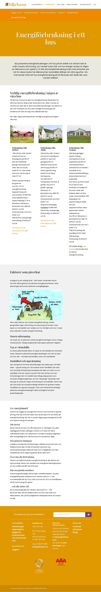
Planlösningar (37, 4)
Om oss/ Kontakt (19, 538)
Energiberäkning (72, 13)
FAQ (94, 4)
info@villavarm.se (40, 547)
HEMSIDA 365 (38, 588)
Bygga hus (60, 4)
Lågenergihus (50, 4)
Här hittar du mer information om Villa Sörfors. (20, 231)
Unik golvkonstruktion (31, 13)
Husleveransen (72, 4)
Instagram (77, 529)
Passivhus (61, 13)
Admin (45, 588)
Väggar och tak (16, 13)
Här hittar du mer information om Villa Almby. (48, 223)
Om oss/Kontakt (85, 4)
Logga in (15, 549)
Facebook (77, 526)
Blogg (75, 532)
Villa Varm (21, 588)
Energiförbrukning (18, 17)
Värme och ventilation (48, 13)
